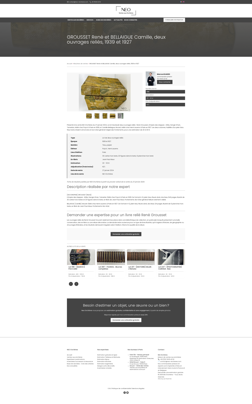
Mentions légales (138, 388)
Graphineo (168, 379)
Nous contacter (164, 82)
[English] (184, 2)
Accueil (69, 64)
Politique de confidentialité (121, 388)
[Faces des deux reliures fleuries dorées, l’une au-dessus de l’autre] (105, 116)
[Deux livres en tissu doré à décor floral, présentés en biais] (97, 116)
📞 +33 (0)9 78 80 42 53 (166, 359)
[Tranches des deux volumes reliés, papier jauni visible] (113, 116)
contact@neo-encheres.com (78, 2)
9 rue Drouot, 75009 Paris (138, 363)
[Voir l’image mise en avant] (105, 92)
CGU (109, 388)
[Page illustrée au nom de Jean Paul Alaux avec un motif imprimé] (120, 116)
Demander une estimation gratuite (170, 372)
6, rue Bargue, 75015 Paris (139, 356)
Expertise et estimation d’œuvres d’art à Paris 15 (142, 359)
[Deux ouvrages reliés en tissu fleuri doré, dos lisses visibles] (89, 116)
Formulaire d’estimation (174, 20)
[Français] (181, 2)
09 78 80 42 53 (96, 2)
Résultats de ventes (80, 64)
